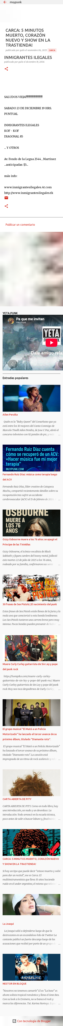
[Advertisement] (31, 269)
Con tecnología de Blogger (33, 1021)
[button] (6, 69)
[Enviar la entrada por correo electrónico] (6, 199)
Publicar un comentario (20, 224)
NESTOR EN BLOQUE (14, 983)
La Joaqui (8, 923)
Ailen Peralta (10, 414)
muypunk (16, 2)
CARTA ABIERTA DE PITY (17, 799)
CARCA (52, 50)
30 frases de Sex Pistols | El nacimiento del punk (30, 604)
